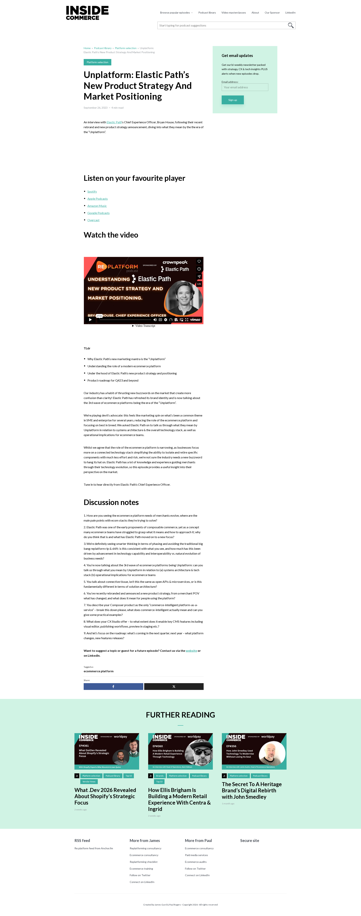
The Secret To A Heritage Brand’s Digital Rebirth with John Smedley (252, 790)
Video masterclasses (233, 12)
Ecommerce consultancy (144, 855)
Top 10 (129, 775)
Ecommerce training (141, 868)
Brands (160, 775)
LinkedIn (290, 12)
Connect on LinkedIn (142, 881)
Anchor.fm (107, 848)
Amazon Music (97, 205)
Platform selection (126, 48)
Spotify (92, 191)
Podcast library (207, 12)
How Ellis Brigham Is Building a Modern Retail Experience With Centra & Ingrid (179, 799)
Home (87, 48)
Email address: (230, 81)
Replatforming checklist (144, 861)
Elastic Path (114, 122)
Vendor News (89, 781)
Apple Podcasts (97, 198)
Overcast (93, 220)
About (255, 12)
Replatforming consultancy (145, 848)
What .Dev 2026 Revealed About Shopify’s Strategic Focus (105, 796)
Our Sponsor (272, 12)
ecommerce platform (99, 671)
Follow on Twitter (140, 875)
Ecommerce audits (196, 861)
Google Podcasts (98, 213)
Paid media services (196, 855)
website (191, 650)
